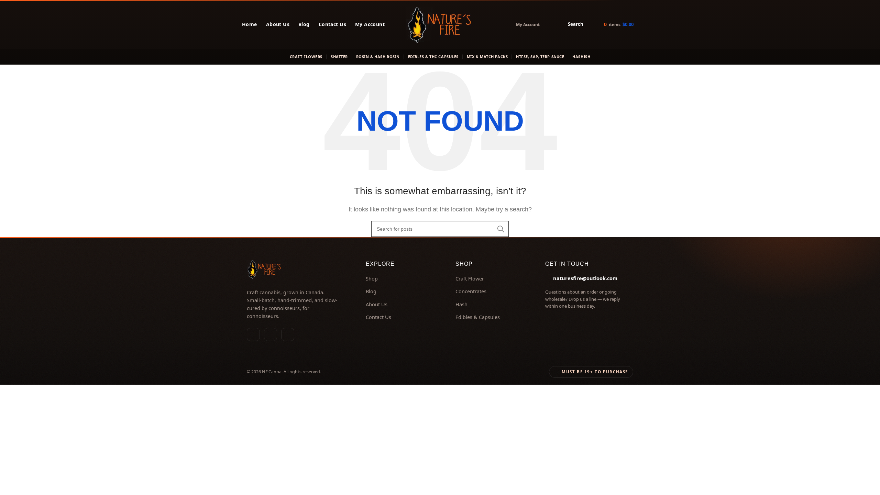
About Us (277, 24)
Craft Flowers (306, 56)
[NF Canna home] (440, 24)
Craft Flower (469, 278)
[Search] (501, 229)
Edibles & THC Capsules (433, 56)
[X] (287, 334)
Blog (304, 24)
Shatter (339, 56)
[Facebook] (270, 334)
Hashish (581, 56)
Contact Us (332, 24)
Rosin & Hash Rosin (378, 56)
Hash (461, 304)
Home (249, 24)
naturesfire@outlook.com (585, 278)
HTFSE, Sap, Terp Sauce (540, 56)
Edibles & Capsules (477, 317)
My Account (370, 24)
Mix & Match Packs (487, 56)
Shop (372, 278)
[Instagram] (253, 334)
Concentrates (470, 291)
